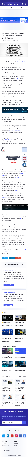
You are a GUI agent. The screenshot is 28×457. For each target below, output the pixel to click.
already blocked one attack (15, 130)
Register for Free (8, 284)
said (17, 78)
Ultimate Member (21, 62)
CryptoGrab (4, 197)
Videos (20, 376)
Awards (15, 445)
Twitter (6, 251)
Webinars (23, 7)
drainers (17, 177)
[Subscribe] (24, 422)
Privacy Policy (17, 447)
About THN (4, 443)
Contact (3, 447)
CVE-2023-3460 (9, 140)
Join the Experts (8, 305)
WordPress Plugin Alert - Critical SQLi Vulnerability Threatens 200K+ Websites (13, 35)
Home (4, 7)
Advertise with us (5, 445)
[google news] (24, 435)
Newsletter (14, 7)
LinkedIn (13, 251)
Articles (24, 376)
